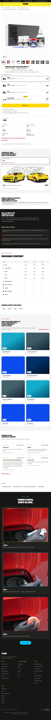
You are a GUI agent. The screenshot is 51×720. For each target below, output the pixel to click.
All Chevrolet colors (43, 329)
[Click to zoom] (25, 35)
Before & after (37, 678)
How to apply (37, 668)
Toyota (19, 668)
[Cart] (48, 4)
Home (2, 7)
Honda (19, 671)
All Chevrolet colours (6, 486)
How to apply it (4, 140)
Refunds (3, 698)
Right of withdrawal (5, 693)
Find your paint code (38, 666)
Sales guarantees (38, 680)
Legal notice (3, 688)
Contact (36, 683)
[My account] (45, 4)
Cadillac (9, 308)
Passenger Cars (4, 666)
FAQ (35, 673)
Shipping (3, 696)
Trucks (2, 676)
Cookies (3, 703)
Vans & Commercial (5, 673)
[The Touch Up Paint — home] (25, 4)
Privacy (2, 700)
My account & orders (39, 664)
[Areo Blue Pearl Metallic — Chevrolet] (8, 62)
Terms (2, 691)
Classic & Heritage (5, 671)
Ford (19, 673)
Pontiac (21, 308)
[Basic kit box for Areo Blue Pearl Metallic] (3, 62)
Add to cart (25, 105)
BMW (19, 666)
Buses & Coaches (4, 678)
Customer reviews (38, 676)
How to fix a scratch (38, 671)
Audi (19, 676)
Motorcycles (3, 668)
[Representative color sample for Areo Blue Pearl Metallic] (47, 62)
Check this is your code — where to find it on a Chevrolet (13, 138)
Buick (4, 308)
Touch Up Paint (8, 7)
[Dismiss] (47, 1)
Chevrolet (14, 7)
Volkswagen (20, 664)
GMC (15, 308)
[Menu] (2, 4)
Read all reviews (5, 474)
